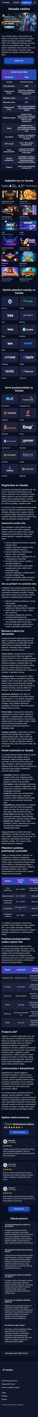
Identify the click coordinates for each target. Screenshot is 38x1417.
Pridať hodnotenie (19, 1132)
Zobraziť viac (19, 1209)
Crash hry (23, 185)
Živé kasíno (14, 185)
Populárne (5, 186)
